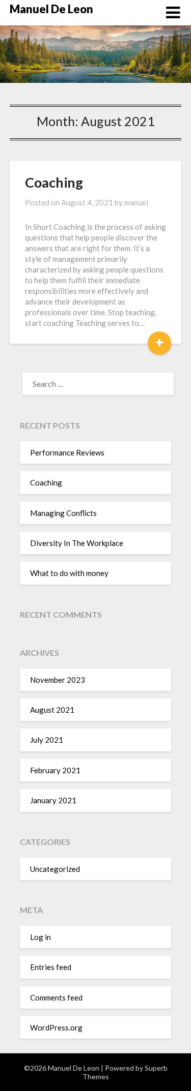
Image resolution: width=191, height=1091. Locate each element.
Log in (40, 937)
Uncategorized (55, 868)
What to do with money (69, 573)
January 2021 (53, 800)
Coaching (54, 182)
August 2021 (52, 709)
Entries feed (50, 967)
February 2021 (55, 770)
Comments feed (56, 997)
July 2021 (46, 739)
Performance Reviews (67, 452)
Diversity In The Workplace (76, 543)
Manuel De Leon (51, 9)
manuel (136, 202)
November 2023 (57, 679)
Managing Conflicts (63, 513)
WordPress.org (56, 1027)
